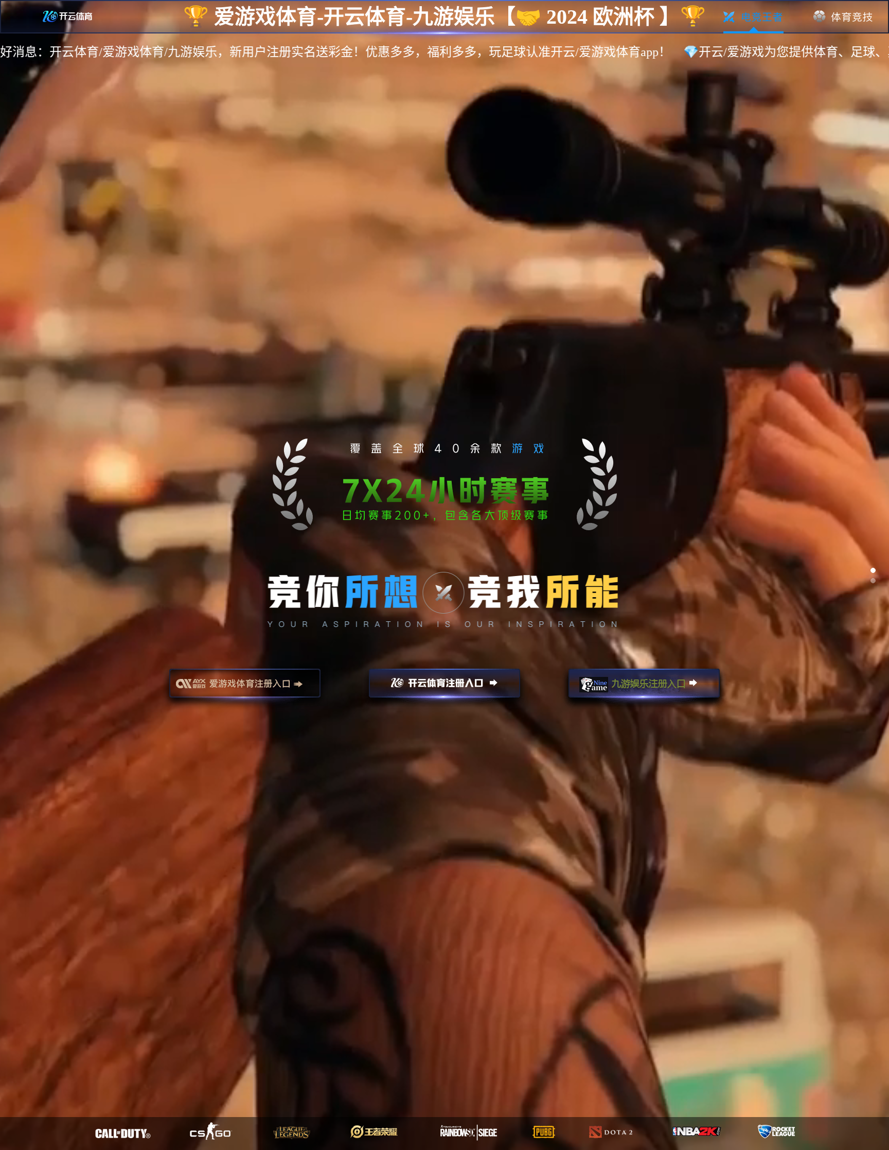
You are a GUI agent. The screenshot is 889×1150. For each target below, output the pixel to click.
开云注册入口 (444, 688)
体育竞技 (843, 17)
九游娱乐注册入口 (644, 688)
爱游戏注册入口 (245, 688)
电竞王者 (753, 17)
